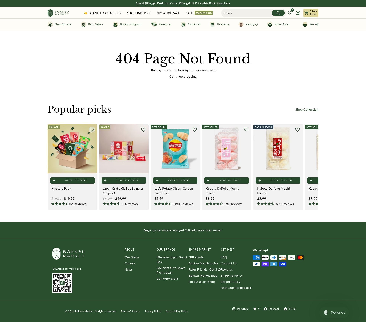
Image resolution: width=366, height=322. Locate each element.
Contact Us (229, 263)
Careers (130, 263)
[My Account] (298, 13)
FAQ (224, 257)
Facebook (274, 308)
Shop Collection (307, 109)
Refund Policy (231, 281)
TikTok (292, 308)
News (129, 269)
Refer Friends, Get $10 (205, 269)
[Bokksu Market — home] (58, 13)
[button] (92, 130)
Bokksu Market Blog (203, 275)
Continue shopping (183, 76)
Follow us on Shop (202, 281)
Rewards (227, 269)
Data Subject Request (236, 287)
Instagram (243, 308)
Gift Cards (196, 257)
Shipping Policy (232, 275)
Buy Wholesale (167, 278)
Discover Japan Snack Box (172, 259)
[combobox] (253, 13)
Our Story (132, 257)
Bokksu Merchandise (203, 263)
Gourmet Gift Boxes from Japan (171, 270)
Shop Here (223, 3)
